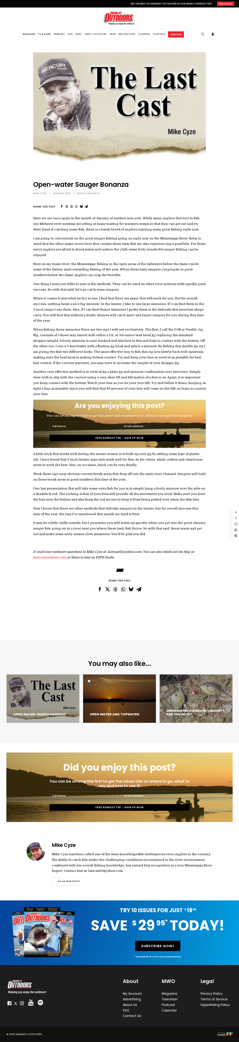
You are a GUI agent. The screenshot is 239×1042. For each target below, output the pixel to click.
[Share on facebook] (62, 206)
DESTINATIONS (126, 33)
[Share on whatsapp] (76, 206)
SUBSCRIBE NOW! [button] (157, 946)
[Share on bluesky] (81, 206)
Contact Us (132, 1016)
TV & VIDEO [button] (44, 34)
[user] (213, 34)
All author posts (69, 881)
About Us (130, 1005)
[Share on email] (86, 206)
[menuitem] (29, 34)
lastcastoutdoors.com (49, 557)
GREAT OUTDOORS (96, 33)
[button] (9, 1004)
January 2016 (61, 193)
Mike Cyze (39, 193)
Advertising (132, 999)
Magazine (169, 993)
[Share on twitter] (66, 206)
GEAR (112, 33)
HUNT (78, 33)
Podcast (168, 1005)
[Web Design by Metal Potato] (225, 1035)
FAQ (126, 1010)
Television (170, 999)
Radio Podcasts (88, 193)
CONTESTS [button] (159, 33)
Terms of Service (214, 999)
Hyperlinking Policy (215, 1005)
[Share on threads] (71, 206)
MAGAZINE (29, 34)
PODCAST (59, 34)
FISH (70, 33)
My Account (132, 993)
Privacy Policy (212, 993)
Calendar (169, 1010)
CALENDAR (144, 33)
